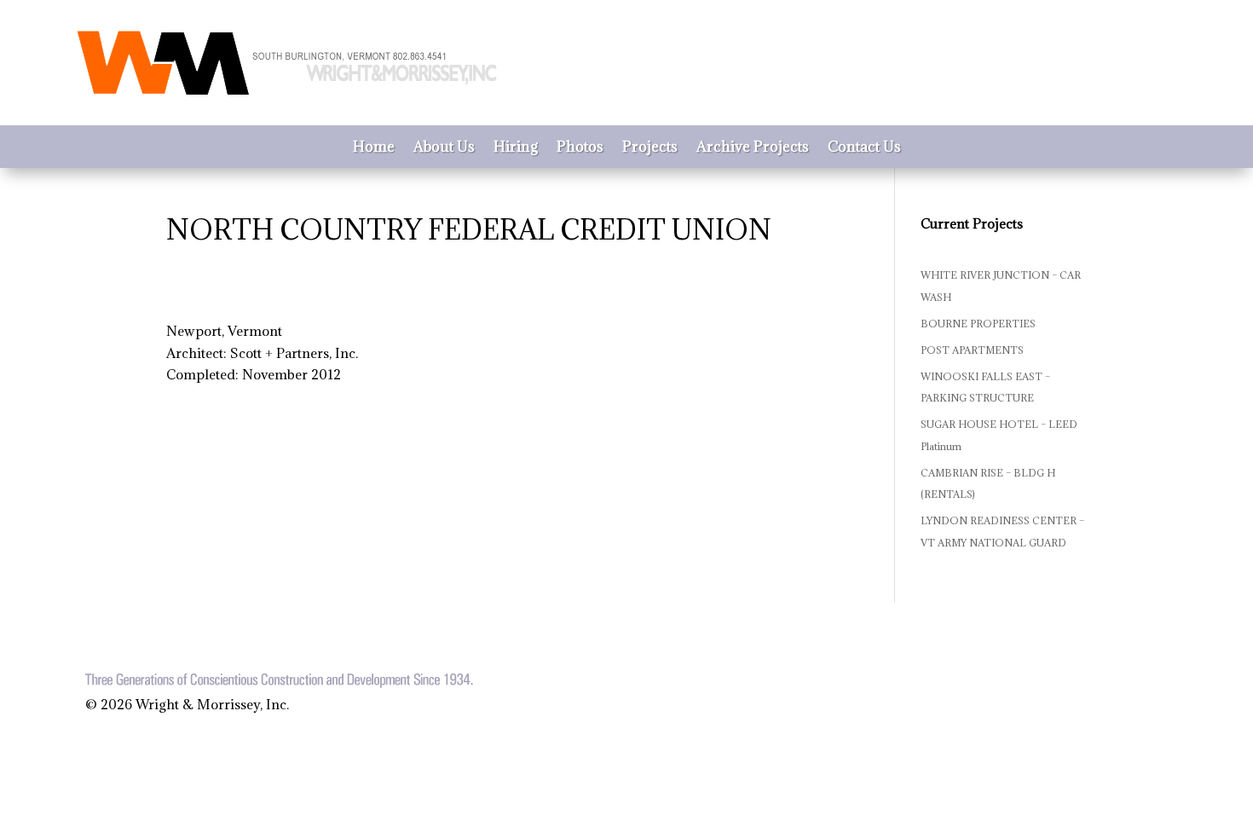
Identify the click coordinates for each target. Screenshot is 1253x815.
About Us (444, 148)
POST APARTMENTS (972, 350)
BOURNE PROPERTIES (978, 323)
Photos (580, 148)
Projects (650, 148)
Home (374, 148)
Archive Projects (752, 148)
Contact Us (864, 148)
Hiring (516, 148)
